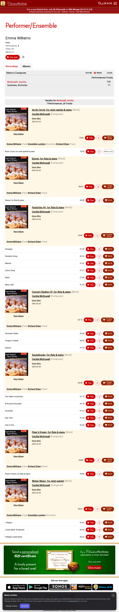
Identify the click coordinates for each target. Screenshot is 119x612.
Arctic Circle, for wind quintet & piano (52, 109)
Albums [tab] (26, 66)
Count (109, 73)
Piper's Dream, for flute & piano (48, 432)
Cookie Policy (73, 601)
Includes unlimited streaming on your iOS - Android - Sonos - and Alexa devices (59, 12)
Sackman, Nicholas (17, 85)
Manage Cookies (11, 606)
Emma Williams (14, 144)
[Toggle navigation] (115, 3)
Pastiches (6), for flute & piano (48, 207)
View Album (18, 134)
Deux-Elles (36, 118)
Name (99, 73)
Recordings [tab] (12, 66)
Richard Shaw (62, 144)
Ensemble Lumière (36, 144)
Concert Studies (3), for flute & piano (51, 291)
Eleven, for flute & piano (44, 158)
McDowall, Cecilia (16, 82)
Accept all (24, 606)
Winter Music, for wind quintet (48, 481)
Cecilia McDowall (41, 114)
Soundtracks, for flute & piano (48, 355)
